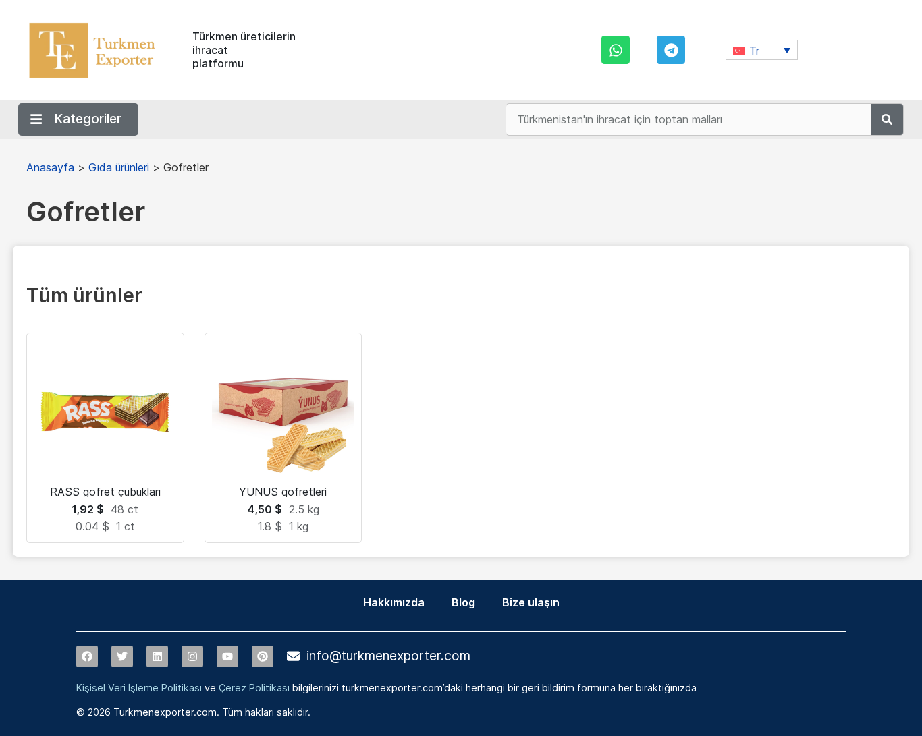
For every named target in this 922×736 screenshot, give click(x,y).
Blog (463, 602)
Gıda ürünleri (118, 167)
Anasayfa (50, 167)
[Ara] (887, 119)
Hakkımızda (394, 602)
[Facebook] (87, 656)
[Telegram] (671, 50)
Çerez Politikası (254, 687)
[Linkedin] (157, 656)
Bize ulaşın (531, 602)
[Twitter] (122, 656)
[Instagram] (192, 656)
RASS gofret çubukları (105, 492)
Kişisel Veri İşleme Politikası (139, 687)
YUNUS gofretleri (283, 492)
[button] (762, 50)
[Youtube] (227, 656)
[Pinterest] (262, 656)
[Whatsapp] (615, 50)
